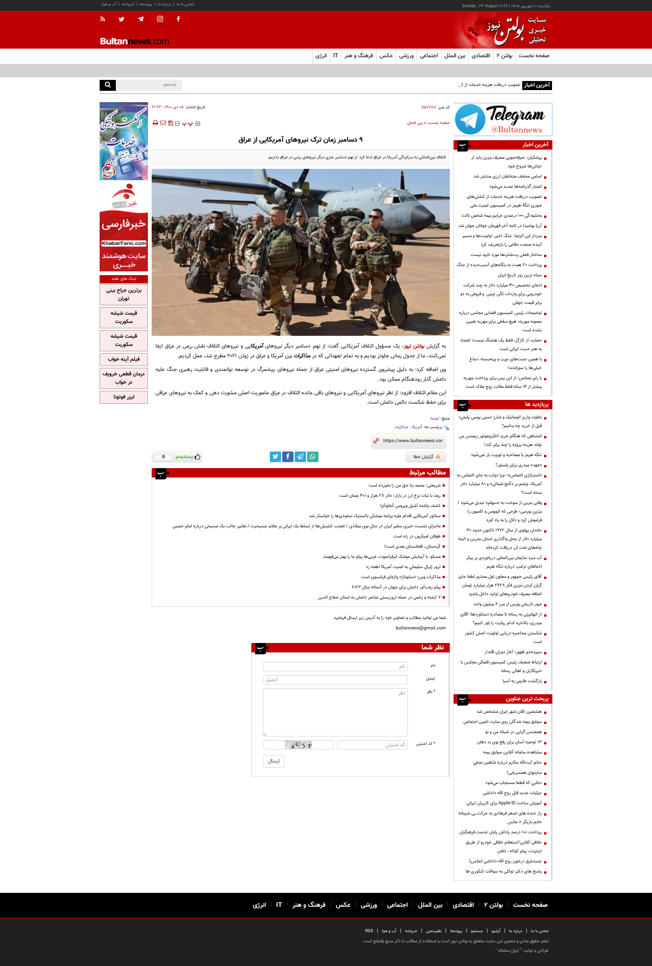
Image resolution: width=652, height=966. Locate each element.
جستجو (477, 931)
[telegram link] (300, 457)
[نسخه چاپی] (155, 123)
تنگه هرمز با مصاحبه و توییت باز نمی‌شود (506, 455)
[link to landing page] (514, 30)
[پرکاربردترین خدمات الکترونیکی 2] (124, 141)
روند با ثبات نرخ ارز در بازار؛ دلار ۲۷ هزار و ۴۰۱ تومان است (390, 495)
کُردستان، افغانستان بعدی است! (412, 546)
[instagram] (160, 20)
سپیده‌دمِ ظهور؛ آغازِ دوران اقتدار (513, 652)
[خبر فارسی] (124, 226)
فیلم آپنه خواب (124, 359)
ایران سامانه (508, 950)
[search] (108, 85)
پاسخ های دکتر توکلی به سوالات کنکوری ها (504, 871)
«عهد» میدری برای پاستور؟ (518, 465)
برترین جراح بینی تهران (123, 294)
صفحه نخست (534, 56)
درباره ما (164, 4)
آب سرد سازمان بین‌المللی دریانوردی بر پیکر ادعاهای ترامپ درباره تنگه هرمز (504, 562)
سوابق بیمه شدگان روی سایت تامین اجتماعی (502, 721)
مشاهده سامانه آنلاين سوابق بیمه (512, 752)
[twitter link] (275, 457)
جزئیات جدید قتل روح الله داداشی (512, 793)
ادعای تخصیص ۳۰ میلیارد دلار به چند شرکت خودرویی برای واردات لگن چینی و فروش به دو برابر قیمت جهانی (501, 294)
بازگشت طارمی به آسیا (522, 681)
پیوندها (146, 4)
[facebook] (178, 19)
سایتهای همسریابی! (524, 772)
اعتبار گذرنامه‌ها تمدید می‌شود (515, 186)
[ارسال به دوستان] (163, 123)
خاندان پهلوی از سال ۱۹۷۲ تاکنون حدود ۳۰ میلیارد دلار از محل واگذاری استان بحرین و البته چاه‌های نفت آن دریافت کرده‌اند (500, 539)
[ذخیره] (170, 123)
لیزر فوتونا (124, 397)
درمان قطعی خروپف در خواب (124, 378)
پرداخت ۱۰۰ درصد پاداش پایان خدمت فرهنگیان (500, 832)
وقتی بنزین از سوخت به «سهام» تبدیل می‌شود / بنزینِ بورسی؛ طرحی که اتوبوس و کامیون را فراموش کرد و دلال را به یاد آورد (500, 511)
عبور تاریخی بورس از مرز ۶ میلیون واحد (507, 604)
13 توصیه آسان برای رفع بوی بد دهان (509, 742)
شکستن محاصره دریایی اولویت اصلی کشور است (503, 637)
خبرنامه (128, 4)
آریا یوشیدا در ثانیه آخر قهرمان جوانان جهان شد (500, 225)
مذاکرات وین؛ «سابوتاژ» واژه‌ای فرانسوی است (401, 577)
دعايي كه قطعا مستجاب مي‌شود (513, 782)
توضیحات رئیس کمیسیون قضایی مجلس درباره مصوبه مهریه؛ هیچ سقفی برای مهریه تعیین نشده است (500, 321)
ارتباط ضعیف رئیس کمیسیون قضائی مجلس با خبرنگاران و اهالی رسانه (501, 666)
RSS (369, 931)
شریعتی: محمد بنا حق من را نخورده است (405, 485)
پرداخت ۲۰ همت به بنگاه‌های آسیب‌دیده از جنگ (499, 265)
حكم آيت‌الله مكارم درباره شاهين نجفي (507, 762)
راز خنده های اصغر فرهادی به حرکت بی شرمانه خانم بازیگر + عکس (500, 817)
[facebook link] (288, 457)
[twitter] (121, 20)
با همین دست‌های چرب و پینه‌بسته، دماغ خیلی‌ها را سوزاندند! (505, 363)
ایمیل (430, 678)
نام (433, 665)
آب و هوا (109, 4)
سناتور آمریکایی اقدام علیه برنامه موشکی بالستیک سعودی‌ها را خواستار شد (375, 516)
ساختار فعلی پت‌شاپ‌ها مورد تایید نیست (506, 254)
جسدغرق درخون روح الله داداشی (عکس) (505, 861)
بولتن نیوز (414, 346)
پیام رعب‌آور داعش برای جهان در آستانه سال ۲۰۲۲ (396, 587)
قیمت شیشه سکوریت (124, 317)
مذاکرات (401, 427)
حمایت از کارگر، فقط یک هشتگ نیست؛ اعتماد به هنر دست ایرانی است (501, 344)
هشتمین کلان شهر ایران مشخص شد (509, 711)
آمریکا (417, 427)
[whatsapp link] (312, 457)
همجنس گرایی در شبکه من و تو (513, 732)
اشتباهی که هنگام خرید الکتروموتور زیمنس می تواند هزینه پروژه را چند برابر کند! (500, 440)
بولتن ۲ (504, 56)
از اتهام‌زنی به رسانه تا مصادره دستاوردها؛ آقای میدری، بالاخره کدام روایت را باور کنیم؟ (501, 618)
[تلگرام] (503, 119)
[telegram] (140, 19)
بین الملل (415, 123)
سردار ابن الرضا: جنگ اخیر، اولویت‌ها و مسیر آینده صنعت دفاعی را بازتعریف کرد (502, 240)
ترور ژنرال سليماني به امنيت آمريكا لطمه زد (403, 566)
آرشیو (496, 931)
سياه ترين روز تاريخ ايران (520, 275)
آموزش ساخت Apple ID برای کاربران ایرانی (504, 803)
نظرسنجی (433, 931)
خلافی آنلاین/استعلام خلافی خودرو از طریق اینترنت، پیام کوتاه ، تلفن (504, 846)
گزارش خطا (424, 456)
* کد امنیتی (425, 744)
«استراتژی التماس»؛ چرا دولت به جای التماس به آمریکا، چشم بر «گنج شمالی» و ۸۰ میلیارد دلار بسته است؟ (499, 484)
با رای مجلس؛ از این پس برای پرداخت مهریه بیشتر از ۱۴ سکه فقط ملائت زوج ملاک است (502, 382)
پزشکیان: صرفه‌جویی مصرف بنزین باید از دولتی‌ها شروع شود (506, 162)
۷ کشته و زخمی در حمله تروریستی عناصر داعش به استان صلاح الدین (379, 597)
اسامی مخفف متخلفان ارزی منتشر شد (508, 176)
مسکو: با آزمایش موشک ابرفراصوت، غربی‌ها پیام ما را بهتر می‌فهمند (382, 556)
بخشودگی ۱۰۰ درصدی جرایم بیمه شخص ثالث (501, 215)
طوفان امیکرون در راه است (417, 536)
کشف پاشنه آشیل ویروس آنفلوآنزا (410, 505)
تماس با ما (185, 4)
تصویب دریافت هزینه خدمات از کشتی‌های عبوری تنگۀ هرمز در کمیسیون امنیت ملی (446, 84)
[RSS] (105, 19)
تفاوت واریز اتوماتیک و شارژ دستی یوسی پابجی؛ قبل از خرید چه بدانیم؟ (500, 421)
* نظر (431, 692)
